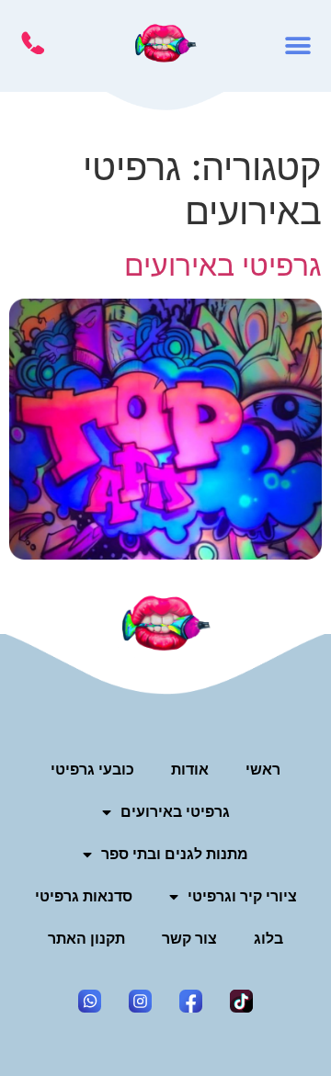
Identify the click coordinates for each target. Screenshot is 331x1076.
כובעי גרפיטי (92, 769)
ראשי (262, 769)
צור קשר (189, 938)
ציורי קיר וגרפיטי (242, 896)
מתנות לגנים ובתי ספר (174, 854)
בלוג (268, 938)
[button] (298, 46)
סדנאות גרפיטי (83, 896)
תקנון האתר (86, 938)
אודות (190, 769)
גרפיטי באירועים (223, 265)
